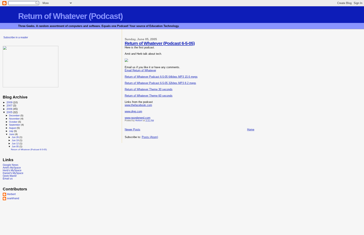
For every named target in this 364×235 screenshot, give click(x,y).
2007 (10, 105)
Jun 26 (15, 137)
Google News (10, 164)
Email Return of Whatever (140, 70)
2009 (10, 102)
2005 (10, 112)
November (14, 118)
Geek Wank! (10, 175)
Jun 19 (15, 140)
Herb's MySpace (12, 170)
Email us (8, 178)
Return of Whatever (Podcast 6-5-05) (160, 43)
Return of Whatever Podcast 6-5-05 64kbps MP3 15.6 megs (161, 76)
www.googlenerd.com (137, 117)
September (15, 124)
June (12, 134)
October (13, 122)
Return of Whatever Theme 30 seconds (149, 89)
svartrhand (13, 198)
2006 (10, 109)
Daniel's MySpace (13, 173)
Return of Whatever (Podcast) (70, 16)
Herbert (11, 194)
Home (250, 129)
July (11, 131)
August (13, 128)
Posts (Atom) (150, 137)
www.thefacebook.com (138, 105)
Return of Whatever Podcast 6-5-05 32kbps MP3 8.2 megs (160, 83)
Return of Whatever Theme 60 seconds (149, 95)
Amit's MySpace (12, 167)
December (14, 115)
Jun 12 (15, 143)
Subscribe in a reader (15, 37)
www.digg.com (133, 111)
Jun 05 (15, 146)
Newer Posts (132, 129)
